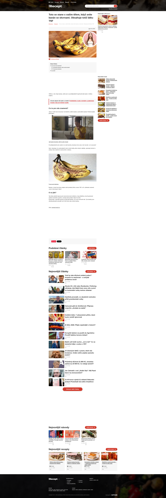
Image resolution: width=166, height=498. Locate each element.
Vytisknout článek (55, 59)
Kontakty (69, 480)
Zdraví (64, 490)
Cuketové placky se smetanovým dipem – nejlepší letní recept (111, 104)
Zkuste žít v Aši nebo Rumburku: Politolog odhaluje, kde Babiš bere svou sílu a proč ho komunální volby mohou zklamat (80, 288)
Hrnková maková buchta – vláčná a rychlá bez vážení (110, 86)
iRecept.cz (51, 23)
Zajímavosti (85, 489)
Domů (51, 2)
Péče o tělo (66, 489)
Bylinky (76, 489)
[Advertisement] (72, 82)
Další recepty (103, 120)
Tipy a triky (50, 490)
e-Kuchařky (73, 2)
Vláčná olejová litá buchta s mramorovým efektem (111, 80)
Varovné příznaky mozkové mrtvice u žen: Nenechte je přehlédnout (71, 440)
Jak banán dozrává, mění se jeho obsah (61, 67)
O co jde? (53, 70)
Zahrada (60, 490)
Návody (62, 2)
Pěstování (54, 490)
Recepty (57, 2)
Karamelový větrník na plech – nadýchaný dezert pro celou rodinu (92, 463)
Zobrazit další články (72, 389)
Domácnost (58, 489)
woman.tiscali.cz (56, 207)
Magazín (67, 2)
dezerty (87, 454)
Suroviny (88, 489)
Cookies (80, 480)
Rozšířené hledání (113, 8)
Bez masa (105, 454)
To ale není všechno (57, 68)
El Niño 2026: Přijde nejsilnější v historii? (80, 325)
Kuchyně (61, 489)
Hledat (115, 6)
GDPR (68, 482)
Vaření (58, 490)
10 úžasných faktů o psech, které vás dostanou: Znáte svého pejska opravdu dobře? (79, 353)
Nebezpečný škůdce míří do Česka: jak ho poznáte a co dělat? (88, 440)
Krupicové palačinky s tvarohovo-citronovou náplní (111, 110)
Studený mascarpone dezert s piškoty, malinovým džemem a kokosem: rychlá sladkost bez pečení (107, 27)
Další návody (90, 427)
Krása (55, 489)
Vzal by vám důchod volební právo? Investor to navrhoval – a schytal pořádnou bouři (78, 277)
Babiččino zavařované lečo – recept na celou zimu (111, 99)
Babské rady (51, 489)
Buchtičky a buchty (54, 454)
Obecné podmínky (71, 483)
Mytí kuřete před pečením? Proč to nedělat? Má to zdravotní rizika (71, 261)
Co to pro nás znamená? (56, 65)
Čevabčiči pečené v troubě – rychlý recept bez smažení (111, 116)
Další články (92, 248)
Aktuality (73, 489)
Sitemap (80, 482)
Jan (89, 28)
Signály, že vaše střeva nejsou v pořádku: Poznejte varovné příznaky (56, 440)
